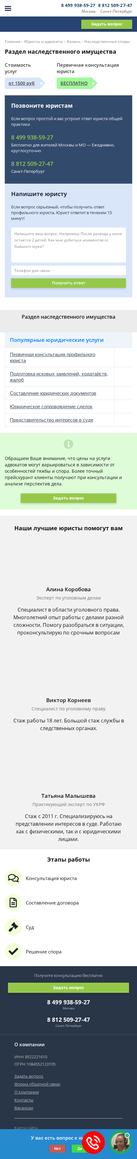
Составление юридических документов (53, 393)
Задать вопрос (106, 24)
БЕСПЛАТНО (74, 83)
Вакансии (23, 1108)
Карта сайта (26, 1128)
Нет (57, 1148)
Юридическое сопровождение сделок (51, 406)
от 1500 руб (22, 83)
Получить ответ (68, 283)
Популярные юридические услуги (57, 339)
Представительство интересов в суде (51, 420)
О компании (26, 1092)
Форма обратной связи (37, 1084)
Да (79, 1148)
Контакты (23, 1100)
